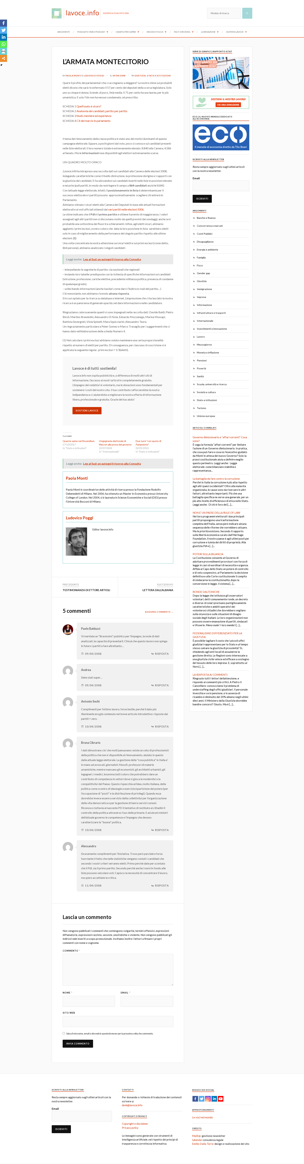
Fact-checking (182, 31)
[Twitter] (3, 30)
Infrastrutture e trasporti (211, 312)
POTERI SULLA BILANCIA (208, 554)
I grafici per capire (126, 31)
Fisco (200, 265)
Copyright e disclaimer (135, 1123)
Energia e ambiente (207, 249)
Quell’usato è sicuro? (89, 106)
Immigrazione (204, 289)
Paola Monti (73, 75)
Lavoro (201, 336)
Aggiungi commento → (159, 612)
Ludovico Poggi (94, 75)
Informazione (204, 304)
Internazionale (205, 320)
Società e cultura (206, 392)
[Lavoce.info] (77, 13)
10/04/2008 (93, 726)
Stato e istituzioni (159, 75)
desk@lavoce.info (132, 1105)
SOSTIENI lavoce (87, 410)
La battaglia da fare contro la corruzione (216, 478)
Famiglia (201, 257)
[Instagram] (208, 1099)
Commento (71, 950)
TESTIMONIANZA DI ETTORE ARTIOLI (86, 590)
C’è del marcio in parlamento (93, 120)
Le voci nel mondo (202, 1117)
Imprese (201, 296)
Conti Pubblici (204, 233)
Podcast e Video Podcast (91, 31)
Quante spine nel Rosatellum (78, 440)
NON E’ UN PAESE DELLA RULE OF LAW (216, 512)
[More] (3, 58)
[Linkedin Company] (214, 1099)
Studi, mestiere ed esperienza (94, 115)
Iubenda (196, 1139)
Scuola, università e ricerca (212, 384)
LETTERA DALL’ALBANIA (157, 590)
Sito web (69, 1012)
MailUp (196, 1135)
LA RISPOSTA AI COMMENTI (210, 674)
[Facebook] (3, 23)
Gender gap (203, 273)
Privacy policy (130, 1127)
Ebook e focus (155, 31)
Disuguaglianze (205, 241)
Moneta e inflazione (208, 352)
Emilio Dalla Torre (202, 1143)
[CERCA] (247, 13)
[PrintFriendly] (3, 51)
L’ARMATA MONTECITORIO (106, 61)
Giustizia (140, 75)
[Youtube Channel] (220, 1099)
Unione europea (206, 415)
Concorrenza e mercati (210, 225)
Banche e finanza (206, 217)
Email (125, 992)
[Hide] (1, 65)
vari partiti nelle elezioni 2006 (126, 209)
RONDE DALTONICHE (206, 591)
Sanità (200, 376)
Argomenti (63, 31)
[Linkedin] (3, 37)
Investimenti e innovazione (212, 328)
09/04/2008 (119, 75)
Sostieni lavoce (235, 31)
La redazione (208, 31)
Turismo (201, 408)
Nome (67, 992)
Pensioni (202, 360)
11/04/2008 (93, 885)
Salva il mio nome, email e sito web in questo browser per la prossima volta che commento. (109, 1033)
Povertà (201, 368)
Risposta (162, 653)
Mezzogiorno (204, 344)
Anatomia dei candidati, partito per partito (102, 111)
